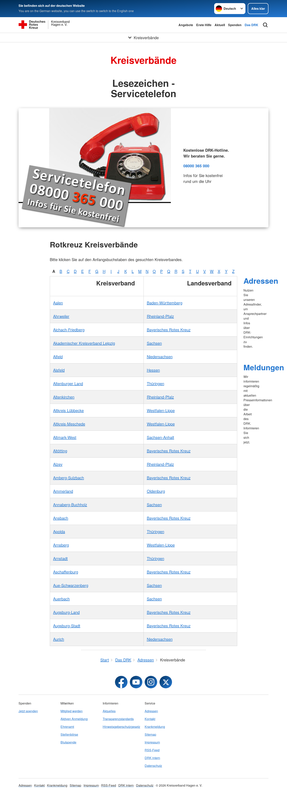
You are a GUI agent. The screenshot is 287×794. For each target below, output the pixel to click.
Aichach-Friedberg (69, 329)
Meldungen (263, 367)
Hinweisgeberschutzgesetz (121, 726)
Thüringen (155, 383)
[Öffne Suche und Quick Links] (265, 25)
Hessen (153, 370)
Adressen (260, 280)
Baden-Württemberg (164, 303)
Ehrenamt (67, 726)
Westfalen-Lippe (161, 410)
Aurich (58, 639)
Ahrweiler (61, 316)
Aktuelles (109, 711)
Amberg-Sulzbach (68, 477)
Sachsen (154, 343)
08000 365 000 (196, 165)
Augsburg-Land (66, 612)
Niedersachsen (160, 356)
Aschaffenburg (65, 572)
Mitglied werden (72, 711)
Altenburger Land (68, 383)
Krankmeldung (155, 726)
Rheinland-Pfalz (160, 316)
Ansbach (60, 518)
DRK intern (152, 758)
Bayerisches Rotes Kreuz (169, 329)
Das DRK (251, 25)
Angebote (185, 25)
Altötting (60, 451)
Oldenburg (156, 491)
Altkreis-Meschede (69, 424)
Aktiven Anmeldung (74, 719)
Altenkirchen (63, 397)
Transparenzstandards (118, 719)
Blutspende (68, 742)
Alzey (57, 464)
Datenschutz (153, 765)
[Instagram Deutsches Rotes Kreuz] (151, 682)
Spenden (235, 25)
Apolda (59, 531)
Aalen (58, 303)
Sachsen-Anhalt (160, 437)
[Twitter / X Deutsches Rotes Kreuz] (166, 682)
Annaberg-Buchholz (70, 504)
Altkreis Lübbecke (68, 410)
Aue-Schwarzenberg (70, 585)
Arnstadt (60, 558)
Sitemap (150, 734)
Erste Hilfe (203, 25)
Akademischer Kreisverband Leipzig (84, 343)
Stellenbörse (69, 734)
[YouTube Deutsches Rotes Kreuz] (136, 682)
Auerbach (61, 599)
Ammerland (63, 491)
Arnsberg (61, 545)
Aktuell (220, 25)
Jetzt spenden (28, 711)
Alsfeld (59, 370)
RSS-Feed (152, 750)
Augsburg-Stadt (66, 625)
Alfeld (58, 356)
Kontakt (150, 719)
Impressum (152, 742)
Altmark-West (64, 437)
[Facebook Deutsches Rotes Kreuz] (121, 682)
